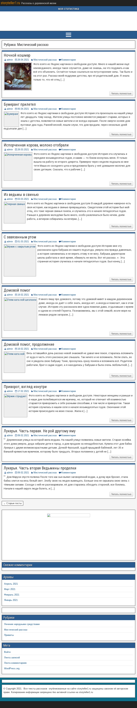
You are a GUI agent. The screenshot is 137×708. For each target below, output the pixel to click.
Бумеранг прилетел (20, 104)
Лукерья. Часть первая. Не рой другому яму (39, 431)
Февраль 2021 (11, 594)
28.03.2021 (23, 149)
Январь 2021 (11, 600)
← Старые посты (12, 503)
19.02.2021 (23, 294)
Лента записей (12, 657)
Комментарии (68, 59)
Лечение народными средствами (22, 624)
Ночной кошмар (17, 55)
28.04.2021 (23, 59)
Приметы (9, 635)
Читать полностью (121, 93)
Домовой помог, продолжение (29, 344)
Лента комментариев (15, 663)
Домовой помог (17, 290)
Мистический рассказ (45, 59)
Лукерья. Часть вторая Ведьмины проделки (40, 468)
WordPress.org (11, 668)
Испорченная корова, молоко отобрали (36, 145)
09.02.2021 (23, 435)
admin (10, 59)
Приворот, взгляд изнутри (25, 386)
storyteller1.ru (10, 3)
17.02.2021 (23, 391)
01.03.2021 (23, 241)
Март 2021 (9, 589)
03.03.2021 (23, 199)
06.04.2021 (23, 108)
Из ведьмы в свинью (21, 194)
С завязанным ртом (20, 237)
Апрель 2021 (11, 583)
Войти (7, 652)
